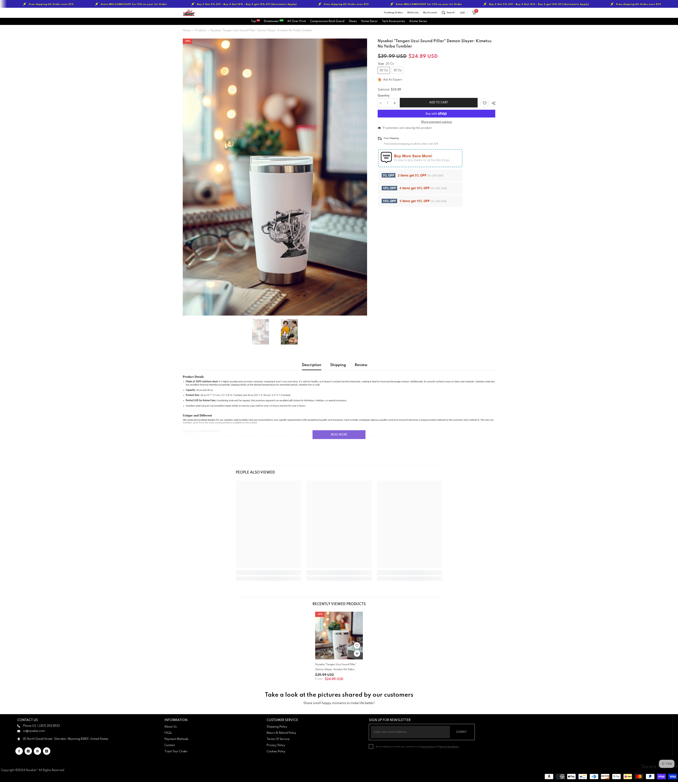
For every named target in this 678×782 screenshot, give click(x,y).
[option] (275, 177)
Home (187, 30)
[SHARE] (492, 103)
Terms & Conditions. (449, 747)
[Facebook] (19, 751)
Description (311, 365)
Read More (339, 434)
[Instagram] (28, 751)
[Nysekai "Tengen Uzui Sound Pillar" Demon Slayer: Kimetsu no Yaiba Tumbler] (339, 635)
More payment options (436, 122)
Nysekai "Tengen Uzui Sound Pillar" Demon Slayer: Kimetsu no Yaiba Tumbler (335, 667)
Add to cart (438, 102)
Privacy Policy (427, 747)
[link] (268, 572)
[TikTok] (46, 751)
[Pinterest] (37, 751)
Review (361, 365)
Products (200, 30)
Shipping (338, 365)
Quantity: (384, 95)
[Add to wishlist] (484, 103)
